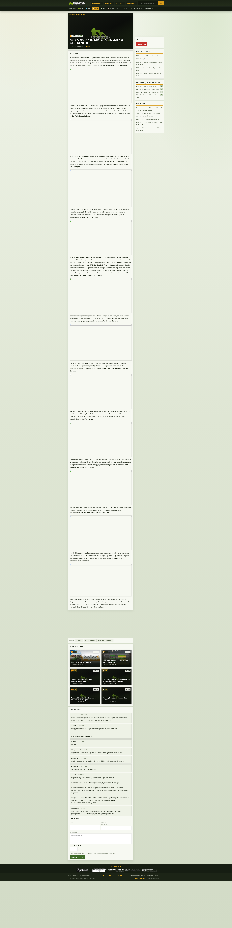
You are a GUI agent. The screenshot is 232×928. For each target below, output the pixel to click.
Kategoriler (96, 3)
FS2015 (112, 8)
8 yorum (87, 46)
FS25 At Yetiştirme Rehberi (144, 59)
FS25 (81, 8)
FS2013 (119, 8)
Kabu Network (139, 878)
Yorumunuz (73, 832)
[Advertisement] (100, 623)
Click (87, 65)
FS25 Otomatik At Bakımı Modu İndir (147, 56)
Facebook (91, 640)
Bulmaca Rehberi (99, 870)
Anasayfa (72, 8)
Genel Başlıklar (137, 8)
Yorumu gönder (77, 857)
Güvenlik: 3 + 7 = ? (75, 846)
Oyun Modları (116, 870)
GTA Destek (82, 870)
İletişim (143, 876)
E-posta (104, 823)
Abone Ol (142, 44)
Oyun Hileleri (149, 870)
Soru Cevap (120, 3)
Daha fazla (150, 8)
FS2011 (126, 8)
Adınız (71, 822)
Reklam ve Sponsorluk (153, 876)
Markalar (108, 3)
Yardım (83, 14)
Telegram (101, 640)
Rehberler (131, 3)
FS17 (104, 8)
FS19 (96, 8)
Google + (109, 640)
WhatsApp (79, 640)
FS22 (89, 8)
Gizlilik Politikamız (135, 876)
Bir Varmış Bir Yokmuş (132, 870)
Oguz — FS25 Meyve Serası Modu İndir (148, 119)
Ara (161, 3)
